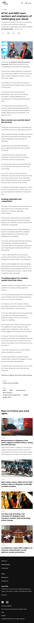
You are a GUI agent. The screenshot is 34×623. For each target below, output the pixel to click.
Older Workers (7, 392)
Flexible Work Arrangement (11, 395)
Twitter (9, 33)
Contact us (4, 581)
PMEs (4, 390)
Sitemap (3, 615)
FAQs (2, 612)
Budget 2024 (7, 397)
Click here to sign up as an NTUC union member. (16, 375)
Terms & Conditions (6, 606)
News (5, 9)
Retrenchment (20, 390)
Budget (25, 395)
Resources (4, 577)
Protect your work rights (10, 383)
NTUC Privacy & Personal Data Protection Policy (14, 609)
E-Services (4, 568)
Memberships (5, 564)
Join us (3, 595)
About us (4, 561)
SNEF (11, 390)
